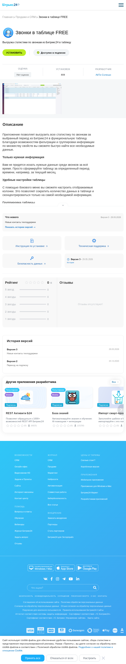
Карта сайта (93, 617)
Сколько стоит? (88, 460)
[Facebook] (51, 579)
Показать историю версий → (20, 227)
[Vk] (45, 579)
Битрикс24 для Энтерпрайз (61, 537)
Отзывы (18, 543)
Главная (7, 17)
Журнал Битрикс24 (23, 530)
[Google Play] (87, 568)
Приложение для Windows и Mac (96, 486)
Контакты (102, 596)
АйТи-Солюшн (103, 74)
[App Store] (65, 568)
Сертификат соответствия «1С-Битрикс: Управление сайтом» (56, 617)
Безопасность (26, 596)
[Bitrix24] (10, 5)
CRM (17, 460)
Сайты (18, 485)
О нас (93, 596)
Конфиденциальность (45, 596)
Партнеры (52, 524)
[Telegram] (63, 579)
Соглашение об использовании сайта (41, 602)
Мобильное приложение (92, 479)
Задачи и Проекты (23, 479)
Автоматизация (55, 485)
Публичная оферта (80, 596)
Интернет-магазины (24, 492)
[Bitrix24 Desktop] (41, 568)
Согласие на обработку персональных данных (37, 606)
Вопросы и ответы (23, 511)
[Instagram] (57, 579)
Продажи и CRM (26, 17)
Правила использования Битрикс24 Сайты (83, 609)
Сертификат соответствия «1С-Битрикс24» (90, 613)
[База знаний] (72, 397)
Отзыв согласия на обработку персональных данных (86, 606)
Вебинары (19, 524)
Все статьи (53, 504)
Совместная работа (57, 492)
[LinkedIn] (77, 579)
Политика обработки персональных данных (82, 602)
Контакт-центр (21, 498)
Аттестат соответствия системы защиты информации (41, 613)
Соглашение (63, 596)
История (70, 262)
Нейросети (53, 479)
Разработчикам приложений (94, 498)
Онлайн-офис (21, 466)
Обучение (19, 517)
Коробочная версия (90, 466)
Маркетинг (53, 472)
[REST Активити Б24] (26, 397)
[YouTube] (71, 579)
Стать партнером (56, 530)
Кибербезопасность (57, 498)
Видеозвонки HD (22, 472)
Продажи (52, 466)
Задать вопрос (21, 537)
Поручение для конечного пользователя (41, 609)
